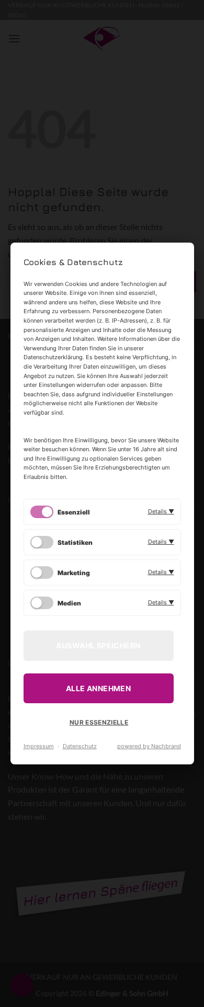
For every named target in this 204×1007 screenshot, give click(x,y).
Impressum (39, 746)
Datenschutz (80, 746)
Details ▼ (161, 511)
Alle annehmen (98, 688)
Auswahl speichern (98, 645)
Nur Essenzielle (99, 722)
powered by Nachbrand (149, 746)
